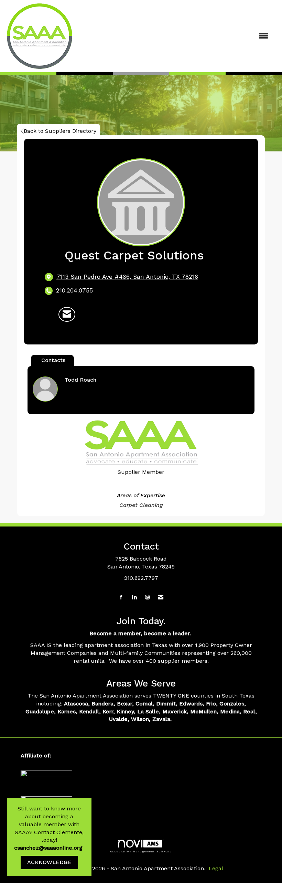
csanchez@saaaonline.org (49, 847)
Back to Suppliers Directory (60, 131)
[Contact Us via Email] (161, 597)
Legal (216, 868)
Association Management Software (141, 851)
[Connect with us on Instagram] (147, 597)
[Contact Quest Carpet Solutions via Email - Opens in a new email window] (66, 314)
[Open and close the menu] (185, 36)
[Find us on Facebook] (121, 597)
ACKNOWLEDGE (49, 862)
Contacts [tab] (53, 360)
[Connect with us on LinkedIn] (134, 597)
